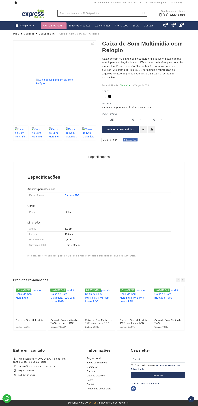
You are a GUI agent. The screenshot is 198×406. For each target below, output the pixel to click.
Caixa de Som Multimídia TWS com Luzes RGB (64, 321)
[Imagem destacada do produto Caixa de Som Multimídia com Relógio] (55, 82)
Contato (148, 25)
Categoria (29, 34)
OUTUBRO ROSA (53, 25)
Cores (106, 91)
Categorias (25, 25)
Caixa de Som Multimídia (29, 320)
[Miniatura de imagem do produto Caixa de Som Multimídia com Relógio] (20, 133)
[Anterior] (178, 280)
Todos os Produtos (79, 25)
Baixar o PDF (72, 195)
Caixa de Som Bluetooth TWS (167, 321)
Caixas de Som (47, 34)
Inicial (16, 34)
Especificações (99, 156)
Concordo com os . (155, 367)
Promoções (121, 25)
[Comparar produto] (151, 129)
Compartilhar (131, 140)
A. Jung (93, 402)
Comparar (92, 367)
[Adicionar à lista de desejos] (143, 129)
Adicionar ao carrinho (120, 129)
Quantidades (110, 114)
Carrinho (91, 371)
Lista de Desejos (96, 375)
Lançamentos (103, 25)
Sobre (136, 25)
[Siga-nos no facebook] (15, 2)
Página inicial (94, 358)
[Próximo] (183, 280)
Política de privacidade (99, 388)
